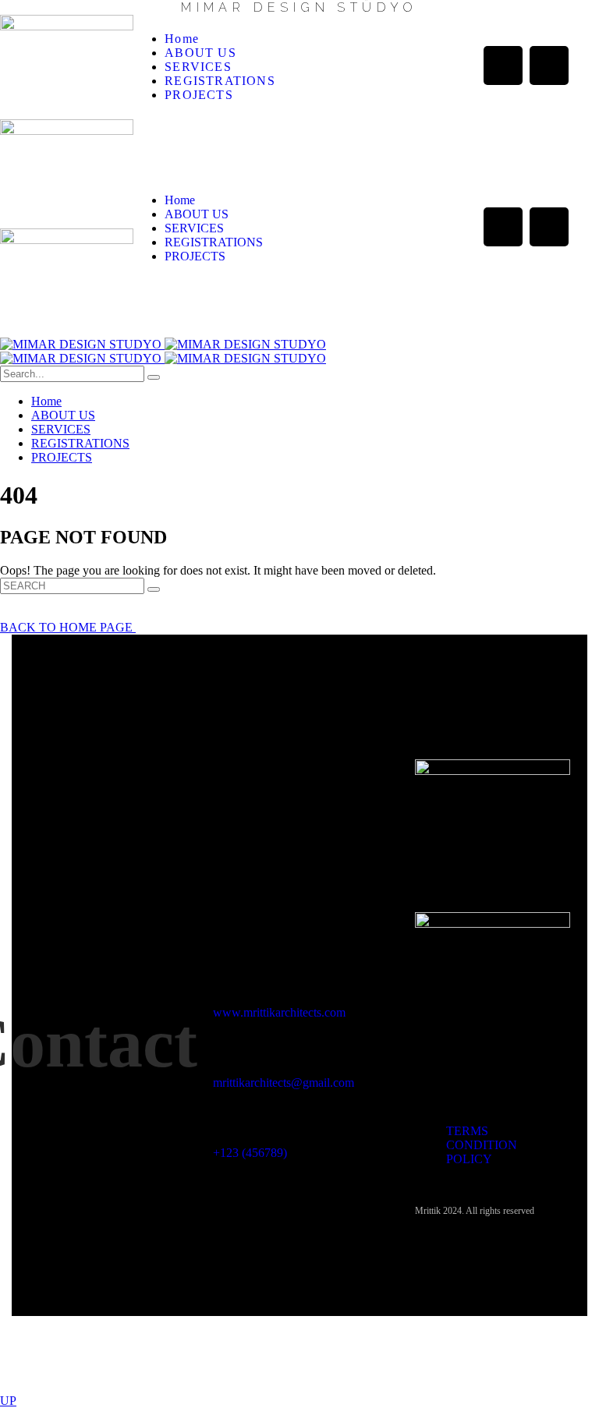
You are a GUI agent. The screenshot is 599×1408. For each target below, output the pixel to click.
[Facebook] (503, 65)
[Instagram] (549, 65)
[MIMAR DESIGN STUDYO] (163, 344)
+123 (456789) (250, 1152)
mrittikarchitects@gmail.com (283, 1082)
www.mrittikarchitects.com (279, 1012)
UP (8, 1400)
